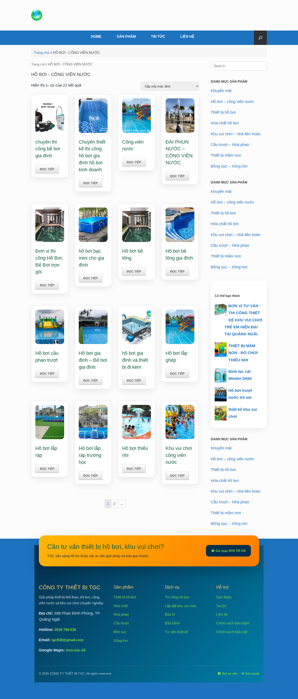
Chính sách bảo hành (232, 623)
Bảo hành (172, 623)
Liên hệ (222, 614)
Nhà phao (121, 614)
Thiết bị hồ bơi (223, 112)
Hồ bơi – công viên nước (232, 101)
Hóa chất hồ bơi (225, 123)
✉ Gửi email (250, 673)
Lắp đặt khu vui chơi (180, 606)
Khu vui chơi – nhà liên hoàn (235, 134)
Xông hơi (121, 640)
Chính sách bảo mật (231, 632)
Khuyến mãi (221, 91)
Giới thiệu (223, 597)
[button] (260, 38)
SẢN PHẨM (126, 36)
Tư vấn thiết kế (176, 632)
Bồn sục (120, 632)
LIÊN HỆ (187, 36)
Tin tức (221, 606)
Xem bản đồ (76, 650)
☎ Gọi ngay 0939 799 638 (228, 550)
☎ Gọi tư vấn (227, 673)
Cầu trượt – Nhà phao (230, 144)
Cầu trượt (121, 623)
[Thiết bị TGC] (36, 15)
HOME (96, 36)
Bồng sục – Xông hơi (229, 166)
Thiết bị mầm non (226, 155)
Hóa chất (121, 606)
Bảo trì (170, 614)
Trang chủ (41, 53)
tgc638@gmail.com (67, 640)
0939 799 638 (65, 630)
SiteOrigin (155, 690)
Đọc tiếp (47, 169)
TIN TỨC (158, 36)
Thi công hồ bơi (177, 597)
